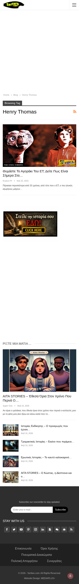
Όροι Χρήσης (49, 548)
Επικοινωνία (23, 548)
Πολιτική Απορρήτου (24, 561)
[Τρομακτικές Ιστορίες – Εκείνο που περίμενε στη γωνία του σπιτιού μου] (11, 446)
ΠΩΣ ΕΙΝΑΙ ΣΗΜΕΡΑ (13, 165)
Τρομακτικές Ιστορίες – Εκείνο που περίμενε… (47, 441)
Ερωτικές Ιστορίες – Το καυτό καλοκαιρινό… (46, 457)
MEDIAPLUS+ (48, 578)
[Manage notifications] (70, 576)
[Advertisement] (39, 52)
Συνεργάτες (54, 561)
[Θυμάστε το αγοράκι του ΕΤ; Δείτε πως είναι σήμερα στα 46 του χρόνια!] (39, 145)
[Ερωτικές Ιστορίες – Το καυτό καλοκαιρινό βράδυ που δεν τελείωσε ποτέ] (11, 461)
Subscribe (60, 509)
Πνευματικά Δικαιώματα (36, 554)
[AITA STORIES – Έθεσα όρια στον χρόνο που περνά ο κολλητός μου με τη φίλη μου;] (39, 370)
